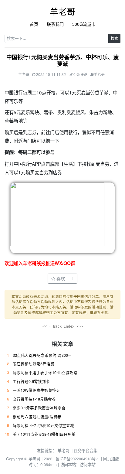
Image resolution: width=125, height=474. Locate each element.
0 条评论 (80, 74)
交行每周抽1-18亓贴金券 (34, 399)
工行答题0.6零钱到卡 (31, 381)
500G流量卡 (84, 24)
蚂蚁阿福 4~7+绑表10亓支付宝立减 (43, 425)
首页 (34, 24)
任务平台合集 (85, 450)
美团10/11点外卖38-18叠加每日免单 (44, 434)
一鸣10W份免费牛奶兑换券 (36, 390)
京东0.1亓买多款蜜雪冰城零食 (39, 408)
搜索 (114, 38)
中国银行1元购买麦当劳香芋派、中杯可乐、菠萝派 (62, 60)
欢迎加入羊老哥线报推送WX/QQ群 (40, 263)
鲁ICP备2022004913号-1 (77, 459)
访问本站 (88, 464)
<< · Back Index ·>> (62, 326)
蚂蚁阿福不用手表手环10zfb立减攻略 (45, 372)
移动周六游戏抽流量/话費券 (37, 416)
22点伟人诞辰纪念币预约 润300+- (42, 355)
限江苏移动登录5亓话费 (33, 364)
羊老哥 (62, 11)
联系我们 (55, 24)
